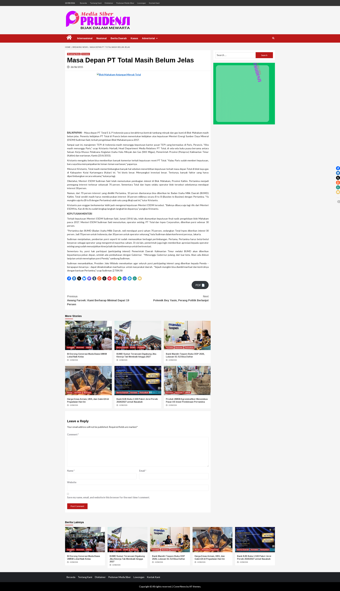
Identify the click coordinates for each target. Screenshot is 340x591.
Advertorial (148, 38)
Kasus (134, 38)
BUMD (132, 347)
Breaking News (74, 54)
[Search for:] (235, 55)
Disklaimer (109, 3)
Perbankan (189, 347)
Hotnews (85, 54)
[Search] (273, 38)
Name (71, 470)
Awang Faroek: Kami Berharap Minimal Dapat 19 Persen (98, 300)
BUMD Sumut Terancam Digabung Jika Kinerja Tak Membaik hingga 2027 (127, 559)
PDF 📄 (200, 285)
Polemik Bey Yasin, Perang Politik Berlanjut (181, 298)
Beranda (83, 3)
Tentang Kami (96, 3)
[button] (69, 278)
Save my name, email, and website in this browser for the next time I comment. (108, 497)
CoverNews (179, 586)
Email (142, 470)
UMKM (88, 347)
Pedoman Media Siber (125, 3)
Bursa (69, 393)
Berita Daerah (119, 38)
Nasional (101, 38)
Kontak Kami (154, 3)
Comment (73, 434)
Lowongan (141, 3)
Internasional (84, 38)
